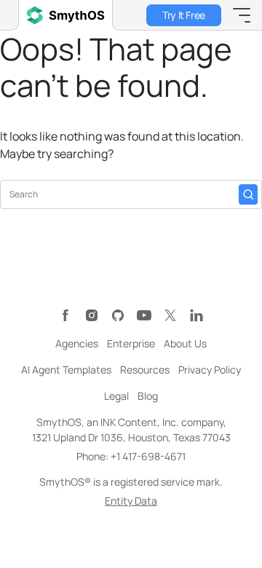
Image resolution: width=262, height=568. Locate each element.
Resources (145, 369)
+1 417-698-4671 (148, 456)
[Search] (248, 194)
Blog (148, 396)
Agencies (76, 343)
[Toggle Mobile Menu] (241, 15)
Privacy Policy (209, 369)
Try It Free (183, 15)
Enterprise (131, 343)
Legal (116, 396)
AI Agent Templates (66, 369)
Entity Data (131, 501)
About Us (185, 343)
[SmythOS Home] (65, 15)
